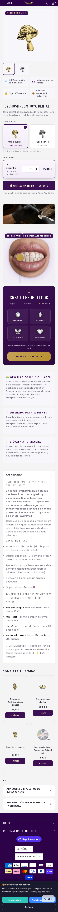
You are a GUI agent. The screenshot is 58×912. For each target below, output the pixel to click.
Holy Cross (12, 626)
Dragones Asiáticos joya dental (15, 702)
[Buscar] (46, 3)
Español (22, 848)
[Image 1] (9, 69)
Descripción (14, 475)
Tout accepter (15, 900)
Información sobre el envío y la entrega (25, 804)
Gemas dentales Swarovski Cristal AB (43, 750)
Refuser (29, 907)
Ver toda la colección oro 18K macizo (26, 635)
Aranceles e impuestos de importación (23, 790)
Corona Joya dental (43, 700)
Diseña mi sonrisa (29, 356)
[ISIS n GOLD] (29, 3)
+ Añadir (15, 715)
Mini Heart (11, 616)
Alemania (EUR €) (27, 856)
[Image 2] (22, 69)
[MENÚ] (1, 3)
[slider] (20, 257)
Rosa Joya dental (15, 747)
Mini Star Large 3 (15, 607)
